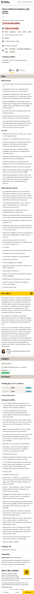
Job (13, 70)
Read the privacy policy (7, 587)
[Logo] (5, 2)
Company (22, 70)
